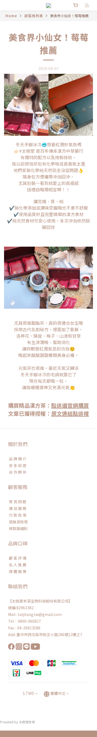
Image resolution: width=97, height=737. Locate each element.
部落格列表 (33, 15)
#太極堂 (27, 151)
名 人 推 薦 (17, 564)
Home (11, 15)
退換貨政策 (18, 521)
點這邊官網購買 (70, 405)
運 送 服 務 (17, 508)
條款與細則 (18, 528)
